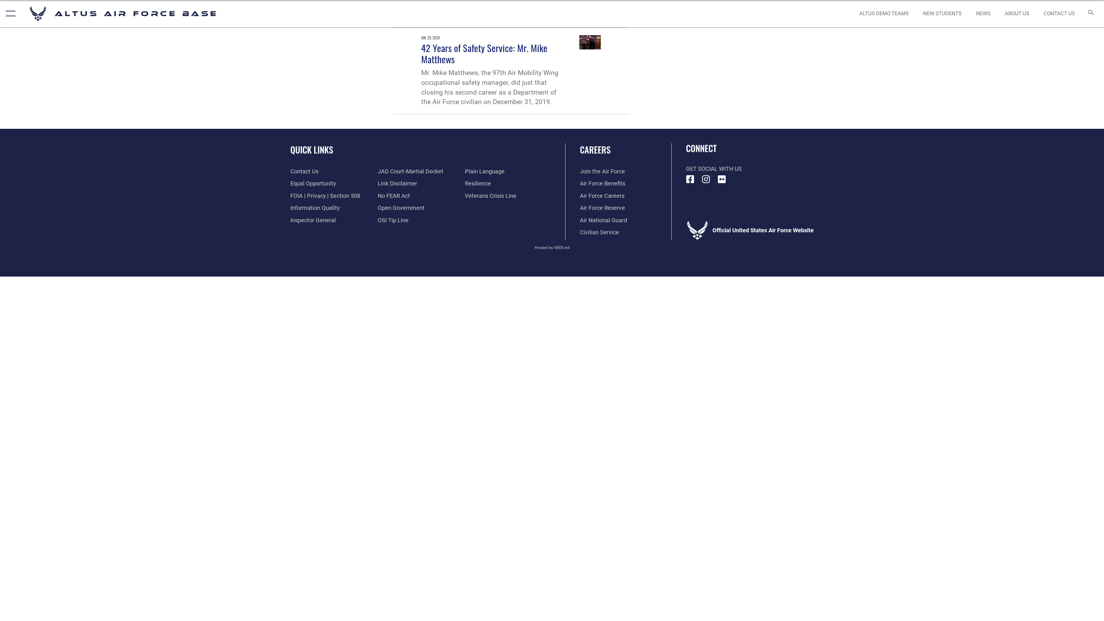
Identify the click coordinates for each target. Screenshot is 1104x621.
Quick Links (311, 149)
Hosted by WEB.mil (552, 247)
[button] (9, 13)
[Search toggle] (1090, 13)
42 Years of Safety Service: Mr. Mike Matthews (484, 53)
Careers (595, 149)
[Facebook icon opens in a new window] (690, 179)
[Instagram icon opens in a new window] (706, 179)
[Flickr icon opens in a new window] (722, 179)
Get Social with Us (714, 168)
